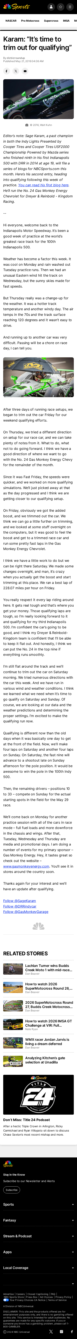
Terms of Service (57, 1300)
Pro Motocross (30, 20)
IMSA (66, 20)
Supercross (51, 20)
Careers (20, 1294)
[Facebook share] (6, 71)
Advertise (8, 1294)
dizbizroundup (16, 58)
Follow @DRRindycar (20, 906)
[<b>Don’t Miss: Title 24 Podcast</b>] (38, 1095)
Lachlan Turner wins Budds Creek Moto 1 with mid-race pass (47, 967)
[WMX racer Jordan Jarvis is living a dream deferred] (13, 1042)
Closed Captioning (37, 1294)
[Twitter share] (15, 71)
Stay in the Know (14, 1174)
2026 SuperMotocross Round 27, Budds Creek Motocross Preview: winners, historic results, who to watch (49, 1004)
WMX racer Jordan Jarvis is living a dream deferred (47, 1041)
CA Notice (39, 1300)
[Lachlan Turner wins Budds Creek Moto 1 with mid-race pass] (13, 969)
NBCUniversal (26, 1306)
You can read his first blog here (43, 185)
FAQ (53, 1294)
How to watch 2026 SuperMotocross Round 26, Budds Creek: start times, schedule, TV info (47, 986)
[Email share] (25, 71)
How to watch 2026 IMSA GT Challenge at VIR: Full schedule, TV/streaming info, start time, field (48, 1023)
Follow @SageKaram (19, 901)
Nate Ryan (31, 1029)
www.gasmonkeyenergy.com (26, 866)
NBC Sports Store (14, 1297)
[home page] (16, 7)
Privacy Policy (63, 1297)
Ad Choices (46, 1297)
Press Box (31, 1297)
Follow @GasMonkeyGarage (25, 912)
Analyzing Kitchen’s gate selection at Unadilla (45, 1060)
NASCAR (11, 20)
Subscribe (12, 1189)
